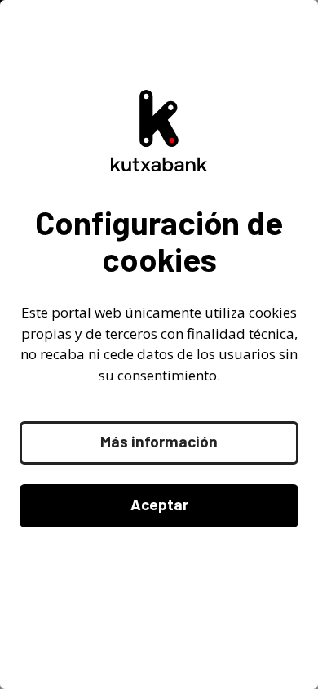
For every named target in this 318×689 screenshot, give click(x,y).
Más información (159, 441)
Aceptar (159, 504)
